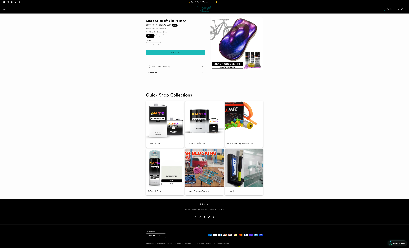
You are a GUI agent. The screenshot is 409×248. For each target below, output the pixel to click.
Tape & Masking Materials (238, 143)
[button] (4, 8)
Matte (160, 36)
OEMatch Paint (154, 191)
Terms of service (199, 243)
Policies (221, 209)
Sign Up (389, 9)
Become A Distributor (199, 209)
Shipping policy (210, 243)
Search (187, 209)
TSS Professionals (156, 243)
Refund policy (189, 243)
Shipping (148, 28)
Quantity (148, 41)
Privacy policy (179, 243)
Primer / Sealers (195, 143)
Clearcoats (153, 143)
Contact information (223, 243)
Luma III (230, 191)
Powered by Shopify (167, 243)
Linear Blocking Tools (197, 191)
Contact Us (212, 209)
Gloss (150, 36)
